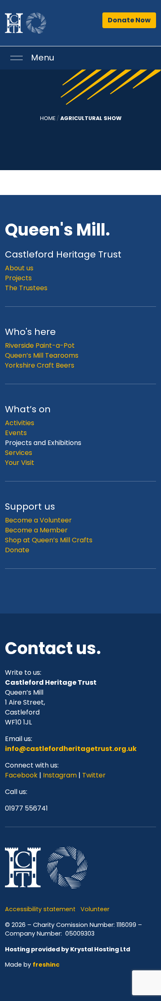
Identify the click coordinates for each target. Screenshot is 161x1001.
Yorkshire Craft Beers (39, 365)
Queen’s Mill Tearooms (41, 355)
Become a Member (36, 530)
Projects (18, 278)
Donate (17, 550)
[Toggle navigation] (16, 58)
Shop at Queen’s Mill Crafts (48, 540)
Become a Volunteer (38, 520)
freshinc (46, 964)
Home (47, 118)
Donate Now (129, 20)
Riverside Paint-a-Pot (40, 345)
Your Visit (19, 462)
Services (18, 452)
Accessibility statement (40, 909)
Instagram (60, 775)
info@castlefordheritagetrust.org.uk (71, 748)
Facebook (22, 775)
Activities (19, 423)
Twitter (94, 775)
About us (19, 268)
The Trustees (26, 288)
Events (16, 433)
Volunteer (94, 909)
